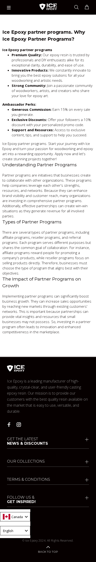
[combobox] (15, 516)
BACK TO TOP (48, 551)
